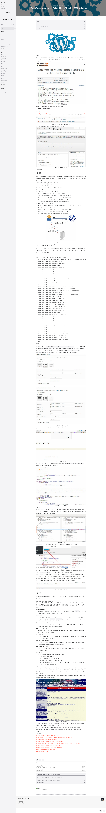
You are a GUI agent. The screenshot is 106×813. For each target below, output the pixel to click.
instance (4, 66)
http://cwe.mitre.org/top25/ (42, 751)
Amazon (4, 56)
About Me (4, 34)
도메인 (3, 61)
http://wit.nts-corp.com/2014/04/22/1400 (45, 749)
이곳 (48, 115)
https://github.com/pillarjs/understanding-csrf (46, 739)
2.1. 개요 (38, 173)
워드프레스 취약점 (39, 769)
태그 (2, 52)
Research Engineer (22, 800)
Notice (3, 39)
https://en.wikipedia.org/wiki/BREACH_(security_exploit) (49, 747)
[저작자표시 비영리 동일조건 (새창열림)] (45, 759)
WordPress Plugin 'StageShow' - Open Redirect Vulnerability (46, 765)
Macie (3, 54)
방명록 (2, 6)
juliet (3, 59)
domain (4, 77)
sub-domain (4, 68)
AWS (3, 75)
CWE (3, 78)
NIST (3, 63)
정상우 (9, 92)
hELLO (2, 92)
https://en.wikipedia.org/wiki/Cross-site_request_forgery (49, 745)
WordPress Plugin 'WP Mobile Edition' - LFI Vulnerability (45, 767)
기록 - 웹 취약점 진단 (39, 770)
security (4, 58)
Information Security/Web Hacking (61, 5)
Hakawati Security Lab (23, 798)
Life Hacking (4, 46)
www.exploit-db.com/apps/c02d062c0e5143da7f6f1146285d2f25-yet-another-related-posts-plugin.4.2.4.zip (60, 113)
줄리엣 (3, 65)
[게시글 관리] (40, 760)
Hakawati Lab (5, 36)
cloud (3, 73)
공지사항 (2, 31)
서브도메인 (4, 71)
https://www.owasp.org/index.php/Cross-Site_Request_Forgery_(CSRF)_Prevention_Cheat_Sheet (58, 743)
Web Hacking (47, 762)
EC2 (3, 82)
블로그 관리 (3, 8)
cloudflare (4, 80)
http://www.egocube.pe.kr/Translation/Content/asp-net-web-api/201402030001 (54, 737)
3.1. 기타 (38, 593)
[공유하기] (37, 760)
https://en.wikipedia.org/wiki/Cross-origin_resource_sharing (49, 741)
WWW (3, 70)
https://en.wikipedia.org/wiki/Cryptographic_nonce (47, 735)
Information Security (41, 762)
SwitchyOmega (38, 766)
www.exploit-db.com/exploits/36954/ (68, 59)
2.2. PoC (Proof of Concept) (45, 245)
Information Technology (7, 41)
